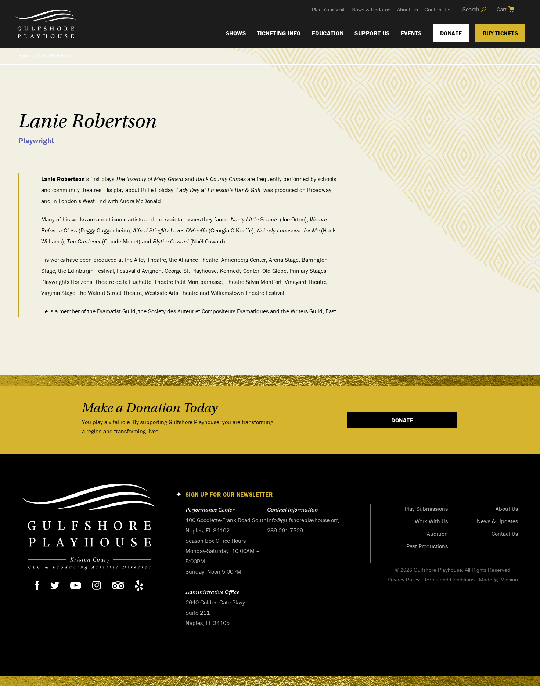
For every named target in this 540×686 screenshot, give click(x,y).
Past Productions (427, 546)
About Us (407, 9)
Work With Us (431, 521)
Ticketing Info (279, 33)
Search (470, 9)
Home (24, 56)
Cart (502, 9)
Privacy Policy (404, 579)
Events (411, 33)
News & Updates (371, 9)
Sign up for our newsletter (229, 494)
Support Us (372, 33)
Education (327, 33)
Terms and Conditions (449, 579)
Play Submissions (426, 508)
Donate (451, 33)
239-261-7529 (285, 530)
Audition (437, 533)
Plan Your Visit (328, 9)
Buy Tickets (500, 33)
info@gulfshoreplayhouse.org (303, 520)
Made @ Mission (498, 579)
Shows (236, 33)
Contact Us (437, 9)
